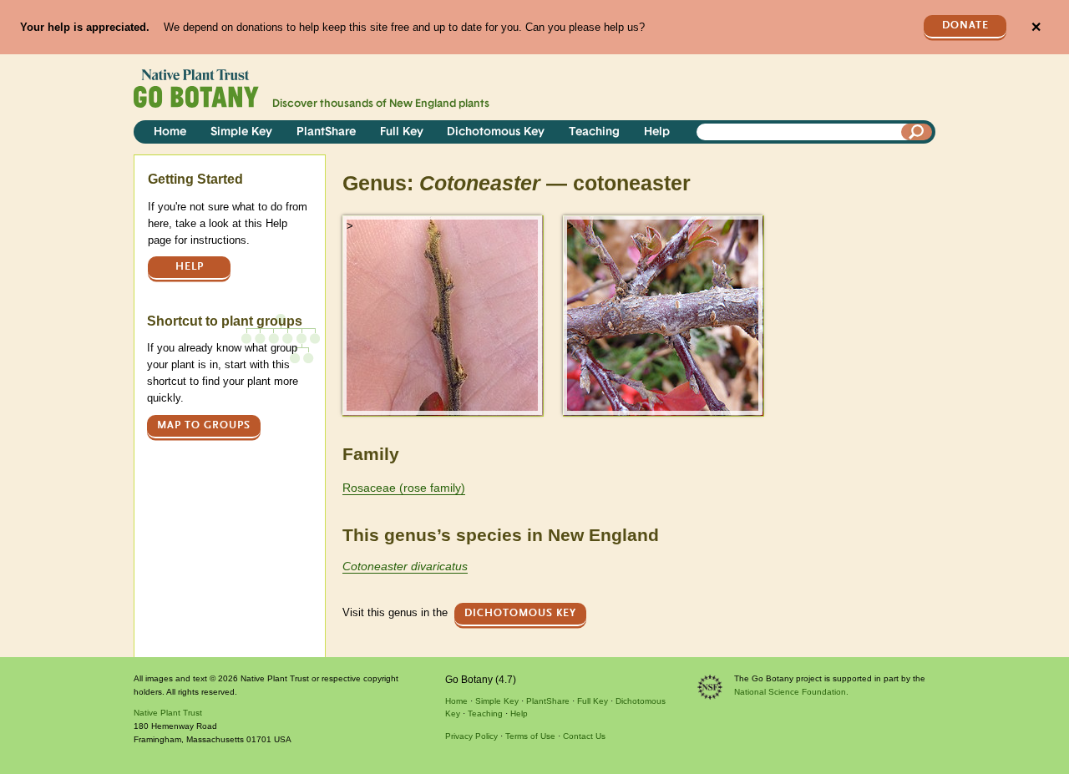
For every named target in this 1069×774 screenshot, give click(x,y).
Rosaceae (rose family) (403, 487)
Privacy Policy (471, 736)
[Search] (917, 132)
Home (170, 132)
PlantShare (326, 132)
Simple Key (241, 132)
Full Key (401, 132)
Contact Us (584, 736)
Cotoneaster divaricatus (405, 566)
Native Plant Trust (168, 712)
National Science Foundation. (791, 691)
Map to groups (204, 425)
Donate (965, 25)
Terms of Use (530, 736)
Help (657, 132)
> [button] (350, 226)
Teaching (594, 132)
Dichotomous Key (496, 132)
